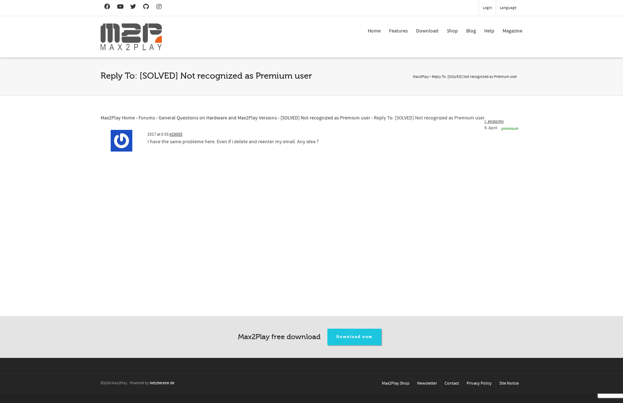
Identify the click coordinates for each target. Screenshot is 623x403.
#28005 (175, 134)
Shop (452, 31)
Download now (354, 337)
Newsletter (427, 383)
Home (374, 31)
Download (427, 31)
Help (489, 31)
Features (398, 31)
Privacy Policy (479, 383)
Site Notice (509, 383)
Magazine (512, 31)
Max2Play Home (118, 118)
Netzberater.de (162, 383)
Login (487, 7)
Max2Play (421, 76)
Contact (452, 383)
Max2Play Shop (396, 383)
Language (508, 7)
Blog (471, 31)
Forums (146, 118)
